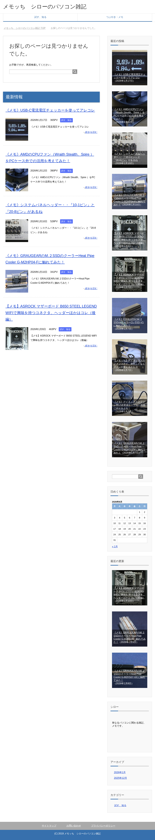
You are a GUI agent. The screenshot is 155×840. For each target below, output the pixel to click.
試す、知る (40, 17)
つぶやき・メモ (114, 17)
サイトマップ (49, 825)
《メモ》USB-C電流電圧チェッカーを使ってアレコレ (50, 110)
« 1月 (115, 546)
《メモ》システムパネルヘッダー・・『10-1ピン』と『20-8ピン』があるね (129, 157)
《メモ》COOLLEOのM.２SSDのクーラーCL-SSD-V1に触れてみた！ (129, 322)
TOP (26, 28)
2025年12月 (120, 778)
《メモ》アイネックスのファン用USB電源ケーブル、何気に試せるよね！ (129, 405)
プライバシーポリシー (103, 825)
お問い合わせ (73, 825)
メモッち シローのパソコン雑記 (44, 6)
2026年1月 (120, 772)
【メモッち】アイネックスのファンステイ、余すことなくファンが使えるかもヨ (129, 363)
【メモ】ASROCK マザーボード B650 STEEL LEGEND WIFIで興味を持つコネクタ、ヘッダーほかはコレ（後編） (51, 312)
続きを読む (91, 132)
